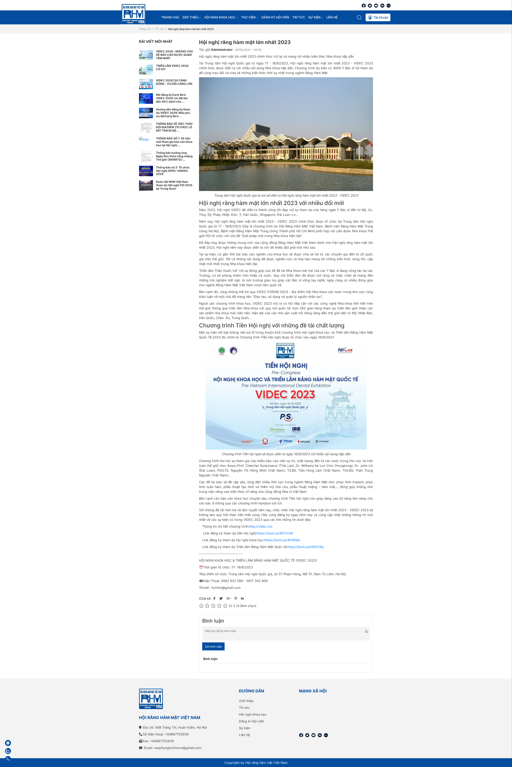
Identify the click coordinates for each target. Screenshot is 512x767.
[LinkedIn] (242, 598)
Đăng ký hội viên (275, 17)
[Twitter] (370, 5)
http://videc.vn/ (260, 526)
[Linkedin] (382, 5)
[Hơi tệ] (208, 606)
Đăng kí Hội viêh (251, 721)
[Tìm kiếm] (360, 17)
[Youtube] (376, 5)
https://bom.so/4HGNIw (282, 540)
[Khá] (214, 606)
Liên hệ (332, 17)
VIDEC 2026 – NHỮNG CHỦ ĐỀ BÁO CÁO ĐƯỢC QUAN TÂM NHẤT (174, 55)
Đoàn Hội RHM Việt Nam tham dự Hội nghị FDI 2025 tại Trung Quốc (174, 185)
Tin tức (298, 17)
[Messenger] (19, 743)
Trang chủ (170, 17)
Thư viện (248, 17)
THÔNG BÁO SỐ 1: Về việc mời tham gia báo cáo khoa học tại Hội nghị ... (174, 142)
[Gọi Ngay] (19, 759)
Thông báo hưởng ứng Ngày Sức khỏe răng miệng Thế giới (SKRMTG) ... (174, 156)
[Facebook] (364, 5)
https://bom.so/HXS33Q (305, 547)
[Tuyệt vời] (226, 606)
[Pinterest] (236, 598)
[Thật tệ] (202, 606)
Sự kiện (314, 17)
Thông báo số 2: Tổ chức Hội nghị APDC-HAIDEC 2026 (173, 171)
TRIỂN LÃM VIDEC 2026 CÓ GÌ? (172, 67)
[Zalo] (388, 5)
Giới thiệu (190, 17)
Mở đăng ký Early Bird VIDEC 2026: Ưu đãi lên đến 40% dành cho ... (172, 98)
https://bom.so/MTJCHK (275, 533)
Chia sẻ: (205, 598)
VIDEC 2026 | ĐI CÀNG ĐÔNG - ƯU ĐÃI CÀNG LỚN (174, 82)
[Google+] (229, 598)
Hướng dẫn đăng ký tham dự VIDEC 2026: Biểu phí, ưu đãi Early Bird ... (173, 113)
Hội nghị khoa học (219, 17)
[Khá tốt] (220, 606)
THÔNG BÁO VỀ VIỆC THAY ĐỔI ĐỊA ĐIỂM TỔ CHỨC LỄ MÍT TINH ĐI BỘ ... (174, 127)
